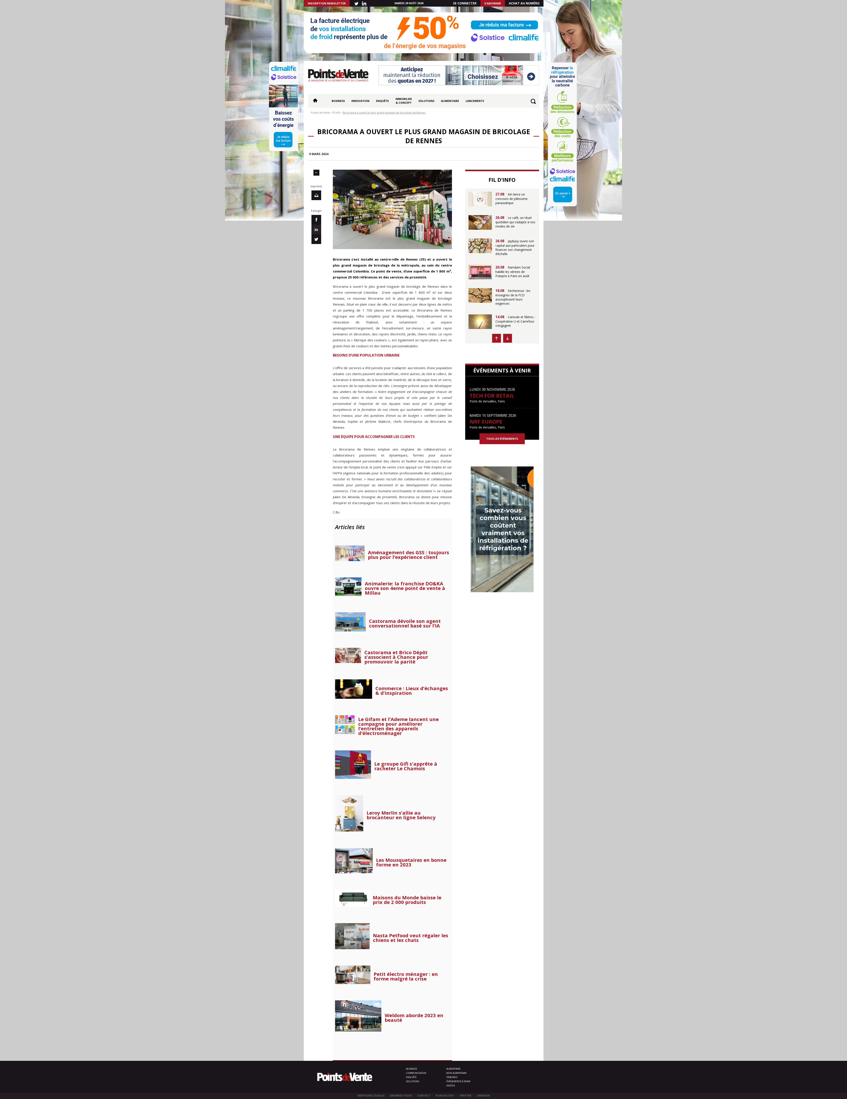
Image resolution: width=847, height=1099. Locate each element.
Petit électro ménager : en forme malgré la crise (406, 976)
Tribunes (451, 1077)
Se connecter (464, 3)
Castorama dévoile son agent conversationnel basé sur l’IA (405, 623)
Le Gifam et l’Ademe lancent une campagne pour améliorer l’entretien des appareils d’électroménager (398, 726)
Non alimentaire (456, 1073)
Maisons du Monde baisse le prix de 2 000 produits (407, 899)
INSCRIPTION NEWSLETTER (327, 3)
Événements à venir (458, 1081)
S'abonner (492, 3)
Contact (423, 1095)
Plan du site (445, 1095)
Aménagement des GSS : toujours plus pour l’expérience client (408, 554)
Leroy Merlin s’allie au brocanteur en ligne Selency (401, 815)
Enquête (382, 101)
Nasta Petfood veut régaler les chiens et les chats (410, 937)
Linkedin (483, 1095)
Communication (416, 1073)
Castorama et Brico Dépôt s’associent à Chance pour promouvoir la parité (396, 657)
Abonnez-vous (401, 1095)
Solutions (426, 101)
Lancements (475, 101)
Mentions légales (371, 1095)
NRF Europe (486, 421)
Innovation (360, 101)
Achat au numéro (524, 3)
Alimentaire (450, 101)
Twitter (465, 1095)
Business (338, 101)
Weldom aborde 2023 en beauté (414, 1017)
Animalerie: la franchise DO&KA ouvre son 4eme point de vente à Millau (405, 588)
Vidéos (450, 1085)
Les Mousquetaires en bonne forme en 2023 (411, 862)
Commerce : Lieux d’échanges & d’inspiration (411, 690)
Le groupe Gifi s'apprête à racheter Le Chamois (405, 766)
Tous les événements (502, 439)
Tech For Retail (492, 395)
